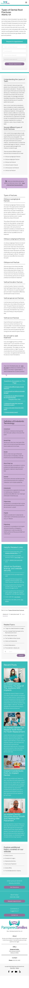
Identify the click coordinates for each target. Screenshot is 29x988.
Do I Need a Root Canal (11, 635)
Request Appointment (14, 901)
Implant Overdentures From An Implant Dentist (13, 773)
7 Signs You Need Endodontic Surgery (14, 628)
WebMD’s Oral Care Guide (16, 560)
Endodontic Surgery (10, 858)
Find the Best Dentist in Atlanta (13, 870)
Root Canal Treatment (10, 864)
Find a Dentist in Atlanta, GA (12, 648)
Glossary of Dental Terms (11, 553)
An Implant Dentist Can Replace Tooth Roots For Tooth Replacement (14, 729)
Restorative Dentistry (10, 861)
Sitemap (17, 968)
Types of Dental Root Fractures (16, 610)
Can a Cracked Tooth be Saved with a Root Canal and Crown (14, 632)
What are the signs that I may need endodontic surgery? (13, 404)
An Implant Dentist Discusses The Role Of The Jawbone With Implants (14, 687)
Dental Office (8, 868)
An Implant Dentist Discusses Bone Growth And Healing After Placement (14, 817)
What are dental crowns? (11, 412)
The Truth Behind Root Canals (12, 638)
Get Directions (14, 887)
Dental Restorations (10, 645)
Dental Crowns (9, 855)
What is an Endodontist (11, 641)
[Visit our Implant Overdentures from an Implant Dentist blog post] (14, 769)
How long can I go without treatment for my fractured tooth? (14, 396)
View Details (17, 597)
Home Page (17, 557)
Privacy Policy (12, 968)
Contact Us (14, 915)
